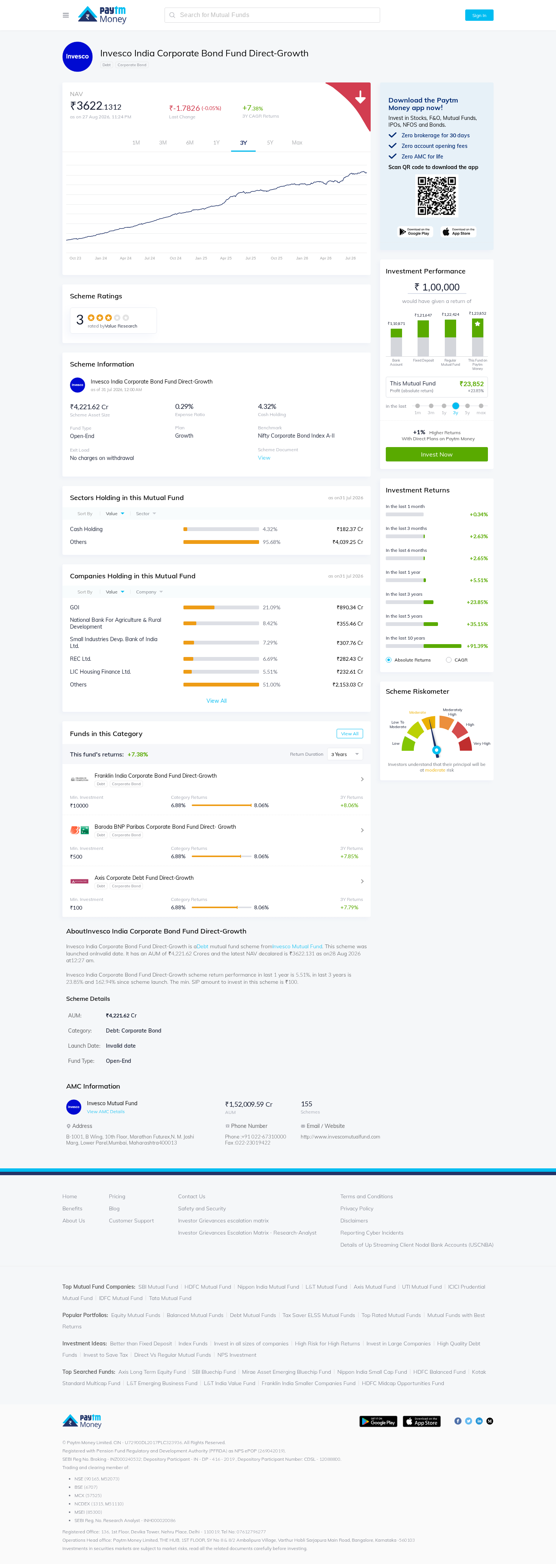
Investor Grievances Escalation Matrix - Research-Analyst (247, 1232)
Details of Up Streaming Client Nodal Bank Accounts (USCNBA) (417, 1244)
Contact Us (191, 1196)
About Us (73, 1220)
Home (69, 1196)
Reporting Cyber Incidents (372, 1232)
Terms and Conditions (366, 1196)
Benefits (72, 1208)
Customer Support (131, 1220)
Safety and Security (202, 1208)
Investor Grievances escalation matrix (223, 1220)
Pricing (117, 1196)
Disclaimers (354, 1220)
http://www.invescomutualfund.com (331, 1137)
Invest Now (437, 454)
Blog (114, 1208)
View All (350, 733)
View (264, 457)
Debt (202, 946)
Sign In (479, 15)
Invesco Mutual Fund (297, 946)
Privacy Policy (356, 1208)
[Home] (98, 15)
